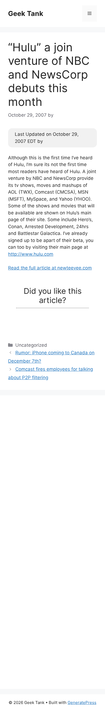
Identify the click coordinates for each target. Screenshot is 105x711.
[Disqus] (52, 470)
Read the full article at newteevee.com (50, 268)
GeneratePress (82, 702)
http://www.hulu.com (30, 254)
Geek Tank (25, 13)
